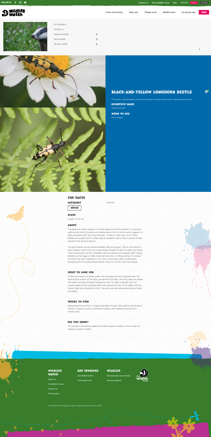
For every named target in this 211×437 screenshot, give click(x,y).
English (193, 3)
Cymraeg (204, 3)
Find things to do (84, 380)
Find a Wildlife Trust (160, 3)
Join (175, 3)
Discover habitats (114, 380)
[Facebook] (15, 2)
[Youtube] (25, 2)
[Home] (13, 12)
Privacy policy (54, 394)
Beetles (74, 208)
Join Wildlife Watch (85, 376)
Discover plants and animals (118, 376)
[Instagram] (20, 2)
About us (52, 379)
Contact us (143, 3)
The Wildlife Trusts (56, 384)
